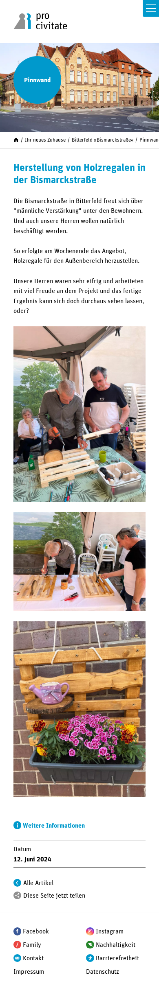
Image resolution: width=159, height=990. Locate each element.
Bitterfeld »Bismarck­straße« (103, 140)
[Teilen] (17, 896)
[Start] (16, 139)
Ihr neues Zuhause (45, 140)
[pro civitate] (40, 21)
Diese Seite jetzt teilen (54, 895)
